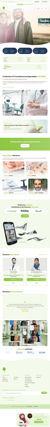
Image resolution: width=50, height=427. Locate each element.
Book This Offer (38, 421)
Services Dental (28, 377)
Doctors (15, 379)
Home (4, 377)
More (13, 281)
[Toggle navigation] (45, 8)
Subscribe (44, 392)
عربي (38, 8)
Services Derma (28, 379)
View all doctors (42, 254)
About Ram (16, 377)
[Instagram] (8, 2)
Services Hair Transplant (30, 382)
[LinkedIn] (13, 2)
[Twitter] (6, 2)
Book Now (6, 26)
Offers (26, 384)
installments (5, 379)
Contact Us (38, 377)
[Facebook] (4, 2)
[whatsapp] (16, 2)
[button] (48, 419)
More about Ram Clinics (8, 87)
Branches (27, 386)
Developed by (30, 406)
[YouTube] (11, 2)
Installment (25, 215)
